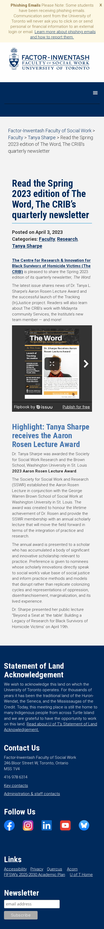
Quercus (54, 869)
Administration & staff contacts (32, 793)
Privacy (36, 869)
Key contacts (16, 785)
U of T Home (81, 874)
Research (67, 239)
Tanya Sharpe (27, 246)
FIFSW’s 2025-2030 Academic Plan (34, 874)
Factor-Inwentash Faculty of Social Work (49, 60)
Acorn (72, 869)
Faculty (47, 239)
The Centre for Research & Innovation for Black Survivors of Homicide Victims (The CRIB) (51, 266)
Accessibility (15, 869)
